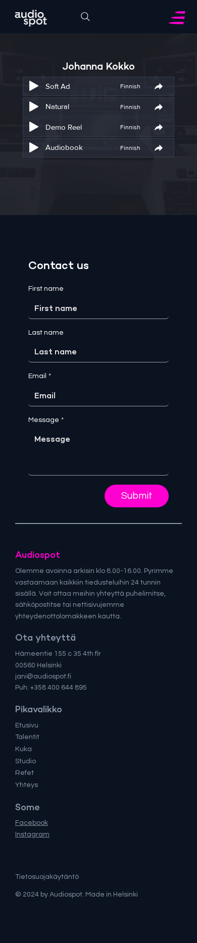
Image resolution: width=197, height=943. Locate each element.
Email (39, 376)
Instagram (32, 834)
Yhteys (26, 785)
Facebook (31, 822)
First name (46, 288)
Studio (25, 761)
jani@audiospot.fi (43, 676)
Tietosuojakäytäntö (47, 876)
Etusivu (26, 725)
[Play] (33, 86)
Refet (24, 772)
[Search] (85, 16)
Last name (46, 332)
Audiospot (37, 554)
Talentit (27, 737)
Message (46, 420)
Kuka (23, 749)
